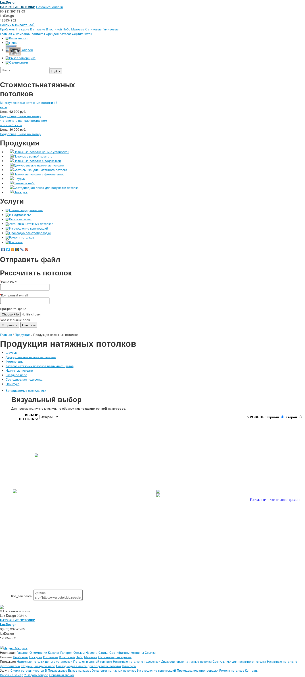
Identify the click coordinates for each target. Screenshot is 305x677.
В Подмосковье (20, 214)
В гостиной (54, 29)
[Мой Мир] (17, 249)
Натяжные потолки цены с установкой (41, 151)
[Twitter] (8, 249)
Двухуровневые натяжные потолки (39, 165)
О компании (22, 33)
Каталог (65, 33)
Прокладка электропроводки (30, 232)
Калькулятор (18, 38)
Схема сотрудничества (26, 210)
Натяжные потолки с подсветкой (37, 160)
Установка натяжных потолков (31, 223)
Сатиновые (93, 29)
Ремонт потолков (21, 237)
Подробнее (8, 116)
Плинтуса (20, 192)
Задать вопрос (36, 675)
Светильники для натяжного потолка (40, 169)
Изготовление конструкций (28, 228)
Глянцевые (110, 29)
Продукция (23, 334)
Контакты (38, 33)
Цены (13, 42)
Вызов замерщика (22, 57)
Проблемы (7, 29)
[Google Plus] (26, 249)
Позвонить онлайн (49, 6)
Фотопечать (14, 361)
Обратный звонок (61, 675)
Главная (6, 33)
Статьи (103, 652)
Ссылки (150, 652)
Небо (66, 29)
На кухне (22, 29)
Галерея (27, 49)
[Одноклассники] (12, 249)
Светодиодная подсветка (24, 379)
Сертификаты (82, 33)
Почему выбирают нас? (17, 24)
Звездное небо (24, 183)
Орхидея (52, 33)
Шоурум (19, 178)
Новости (92, 652)
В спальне (37, 29)
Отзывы (79, 652)
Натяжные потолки (19, 370)
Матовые (77, 29)
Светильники (18, 62)
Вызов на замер (29, 116)
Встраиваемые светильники (26, 390)
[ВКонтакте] (3, 249)
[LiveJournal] (22, 249)
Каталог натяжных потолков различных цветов (39, 366)
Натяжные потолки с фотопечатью (39, 174)
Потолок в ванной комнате (33, 156)
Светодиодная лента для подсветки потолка (46, 187)
